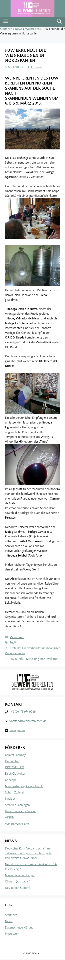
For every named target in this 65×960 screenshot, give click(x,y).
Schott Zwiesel (14, 792)
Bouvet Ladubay (15, 755)
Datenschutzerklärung (19, 927)
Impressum (12, 933)
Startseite (6, 29)
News (18, 29)
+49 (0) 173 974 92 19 (23, 711)
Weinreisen (32, 29)
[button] (59, 22)
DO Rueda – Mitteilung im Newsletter (34, 659)
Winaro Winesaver (17, 824)
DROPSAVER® (14, 767)
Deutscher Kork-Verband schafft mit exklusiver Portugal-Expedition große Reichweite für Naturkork (28, 853)
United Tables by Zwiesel (20, 811)
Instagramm (17, 730)
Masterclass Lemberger (19, 875)
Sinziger (10, 798)
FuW (13, 642)
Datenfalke (12, 761)
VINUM (9, 817)
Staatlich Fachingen (17, 805)
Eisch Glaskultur (15, 773)
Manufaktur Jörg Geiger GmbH (24, 786)
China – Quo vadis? (17, 881)
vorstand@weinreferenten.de (28, 721)
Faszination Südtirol (17, 888)
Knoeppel (11, 780)
